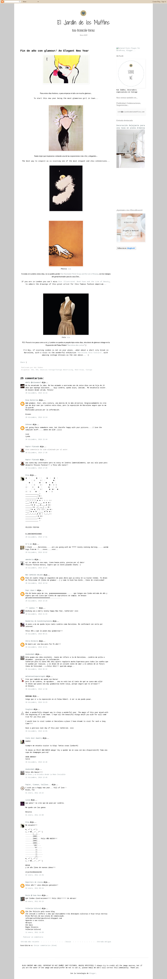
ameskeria (29, 559)
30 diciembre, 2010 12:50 (36, 689)
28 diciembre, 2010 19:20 (36, 601)
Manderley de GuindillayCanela (38, 621)
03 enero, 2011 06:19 (34, 901)
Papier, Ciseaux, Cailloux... (38, 785)
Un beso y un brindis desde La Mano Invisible (45, 774)
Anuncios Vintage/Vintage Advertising (56, 370)
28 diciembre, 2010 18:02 (36, 552)
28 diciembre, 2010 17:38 (36, 453)
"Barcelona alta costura (75, 345)
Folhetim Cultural (33, 908)
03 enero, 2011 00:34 (34, 888)
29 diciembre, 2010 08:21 (36, 634)
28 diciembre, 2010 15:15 (36, 393)
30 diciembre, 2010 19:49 (36, 762)
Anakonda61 (30, 654)
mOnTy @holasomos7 (33, 382)
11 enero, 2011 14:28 (34, 932)
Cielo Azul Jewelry (33, 738)
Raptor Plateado (32, 447)
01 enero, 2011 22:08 (34, 815)
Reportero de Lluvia (34, 882)
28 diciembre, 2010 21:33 (36, 614)
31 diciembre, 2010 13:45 (36, 777)
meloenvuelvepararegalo (35, 676)
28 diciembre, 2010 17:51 (36, 537)
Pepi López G (30, 590)
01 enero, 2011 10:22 (34, 793)
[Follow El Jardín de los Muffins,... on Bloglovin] (126, 249)
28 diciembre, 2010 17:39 (36, 468)
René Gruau (79, 370)
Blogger (92, 973)
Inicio (68, 942)
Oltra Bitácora (31, 641)
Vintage (89, 370)
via (69, 269)
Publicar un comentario (33, 937)
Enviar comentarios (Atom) (45, 945)
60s (37, 370)
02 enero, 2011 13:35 (34, 875)
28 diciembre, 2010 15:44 (36, 439)
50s (32, 370)
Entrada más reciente (30, 942)
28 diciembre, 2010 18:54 (36, 583)
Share (22, 362)
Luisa (27, 800)
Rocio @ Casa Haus (33, 895)
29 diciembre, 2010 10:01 (36, 647)
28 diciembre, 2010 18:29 (36, 568)
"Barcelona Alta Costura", (90, 353)
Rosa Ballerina (31, 400)
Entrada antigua (104, 942)
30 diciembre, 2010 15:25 (36, 702)
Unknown (28, 424)
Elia (27, 475)
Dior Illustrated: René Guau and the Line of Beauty (83, 282)
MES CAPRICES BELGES (34, 575)
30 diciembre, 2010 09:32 (36, 669)
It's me (28, 544)
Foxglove (29, 709)
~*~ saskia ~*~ (31, 608)
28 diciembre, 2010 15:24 (36, 417)
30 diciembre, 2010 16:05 (36, 731)
